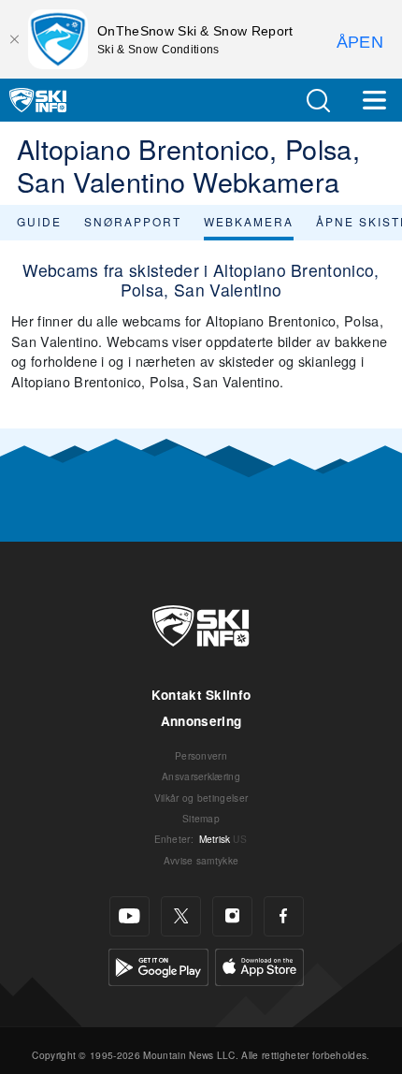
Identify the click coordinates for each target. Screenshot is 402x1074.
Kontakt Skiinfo (201, 695)
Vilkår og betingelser (201, 798)
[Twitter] (181, 916)
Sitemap (201, 818)
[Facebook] (284, 916)
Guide (39, 221)
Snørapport (132, 221)
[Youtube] (129, 916)
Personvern (201, 755)
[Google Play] (158, 965)
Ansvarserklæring (201, 776)
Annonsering (201, 721)
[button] (318, 100)
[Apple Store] (259, 965)
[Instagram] (232, 916)
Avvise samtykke (201, 860)
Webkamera (249, 221)
